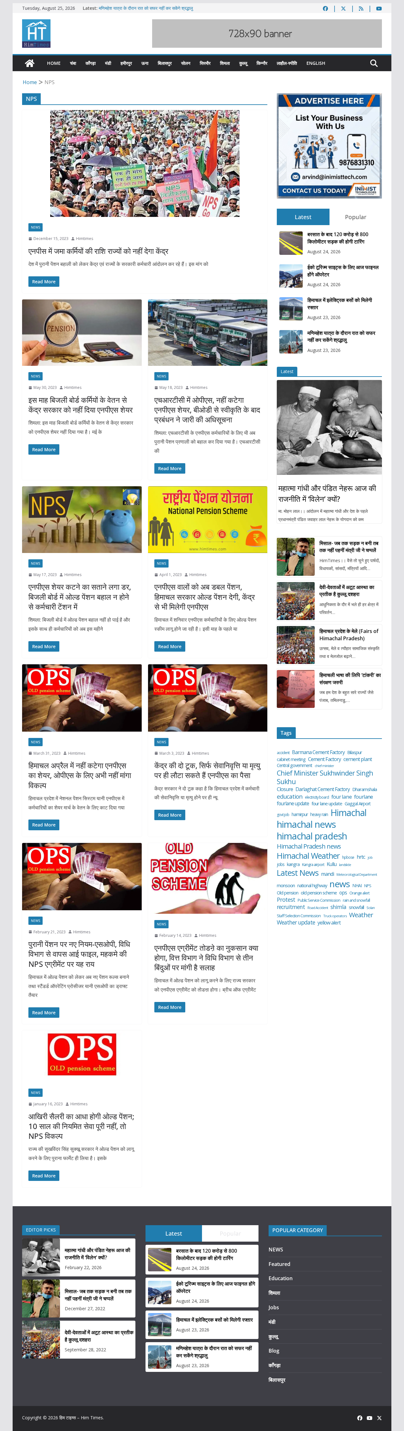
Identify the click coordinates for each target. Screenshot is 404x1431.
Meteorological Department (356, 874)
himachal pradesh (312, 836)
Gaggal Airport (358, 804)
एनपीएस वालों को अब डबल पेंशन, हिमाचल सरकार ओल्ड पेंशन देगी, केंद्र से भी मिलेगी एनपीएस (204, 596)
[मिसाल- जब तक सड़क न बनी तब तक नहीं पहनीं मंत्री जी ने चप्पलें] (296, 557)
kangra (293, 864)
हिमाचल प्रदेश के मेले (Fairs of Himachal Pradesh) (348, 635)
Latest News (297, 873)
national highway (312, 885)
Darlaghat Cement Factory (322, 789)
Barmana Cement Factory (318, 752)
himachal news (306, 824)
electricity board (317, 797)
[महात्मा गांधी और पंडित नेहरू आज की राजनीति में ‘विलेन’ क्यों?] (329, 427)
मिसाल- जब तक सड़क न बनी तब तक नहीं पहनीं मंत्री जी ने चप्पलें (348, 547)
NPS (367, 885)
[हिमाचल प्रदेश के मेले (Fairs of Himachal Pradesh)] (296, 645)
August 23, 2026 (324, 317)
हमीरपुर (126, 63)
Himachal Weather (308, 856)
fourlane (363, 796)
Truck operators (335, 916)
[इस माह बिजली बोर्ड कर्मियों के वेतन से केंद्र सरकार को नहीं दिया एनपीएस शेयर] (82, 332)
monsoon (286, 885)
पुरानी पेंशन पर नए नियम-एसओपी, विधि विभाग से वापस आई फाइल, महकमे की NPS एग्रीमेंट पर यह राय (79, 954)
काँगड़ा (91, 63)
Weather (361, 915)
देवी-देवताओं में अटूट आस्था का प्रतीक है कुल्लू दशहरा (346, 591)
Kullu (331, 864)
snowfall (356, 907)
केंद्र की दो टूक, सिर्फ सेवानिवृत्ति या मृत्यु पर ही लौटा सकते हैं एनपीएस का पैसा (207, 770)
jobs (280, 864)
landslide (345, 865)
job (370, 857)
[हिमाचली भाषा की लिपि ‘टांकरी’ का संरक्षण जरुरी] (296, 689)
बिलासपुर (165, 63)
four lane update (327, 804)
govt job (283, 814)
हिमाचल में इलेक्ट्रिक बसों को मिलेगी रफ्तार (339, 303)
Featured (279, 1264)
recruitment (291, 907)
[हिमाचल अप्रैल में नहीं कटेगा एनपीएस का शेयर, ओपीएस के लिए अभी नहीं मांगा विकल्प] (82, 698)
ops (343, 892)
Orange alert (359, 893)
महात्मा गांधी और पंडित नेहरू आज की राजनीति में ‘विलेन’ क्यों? (327, 493)
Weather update (296, 922)
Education (281, 1278)
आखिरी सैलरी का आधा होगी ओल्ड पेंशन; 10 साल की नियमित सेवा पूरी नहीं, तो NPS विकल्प (81, 1126)
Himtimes (84, 238)
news (340, 884)
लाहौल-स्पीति (287, 63)
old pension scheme (319, 893)
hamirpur (300, 814)
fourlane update (293, 803)
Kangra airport (313, 864)
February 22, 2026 (83, 1267)
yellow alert (329, 922)
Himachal (348, 813)
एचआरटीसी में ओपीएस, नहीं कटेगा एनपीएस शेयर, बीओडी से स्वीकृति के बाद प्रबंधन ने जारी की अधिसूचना (207, 410)
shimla (338, 907)
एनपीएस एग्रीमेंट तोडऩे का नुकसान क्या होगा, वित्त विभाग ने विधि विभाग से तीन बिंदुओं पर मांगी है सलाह (206, 958)
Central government (294, 765)
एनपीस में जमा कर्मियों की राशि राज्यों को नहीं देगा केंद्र (98, 251)
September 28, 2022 (85, 1350)
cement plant (357, 759)
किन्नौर (262, 63)
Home (54, 63)
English (315, 63)
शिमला (225, 63)
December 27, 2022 (85, 1308)
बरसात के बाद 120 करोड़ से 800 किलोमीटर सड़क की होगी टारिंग (337, 238)
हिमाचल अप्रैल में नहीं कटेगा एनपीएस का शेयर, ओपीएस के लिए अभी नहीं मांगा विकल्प (79, 775)
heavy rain (319, 814)
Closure (285, 789)
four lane (341, 796)
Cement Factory (324, 759)
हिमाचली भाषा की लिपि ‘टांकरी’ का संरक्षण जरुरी (350, 678)
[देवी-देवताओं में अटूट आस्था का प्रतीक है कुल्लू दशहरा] (296, 601)
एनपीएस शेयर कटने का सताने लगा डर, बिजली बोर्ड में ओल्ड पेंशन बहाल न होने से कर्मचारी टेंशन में (79, 596)
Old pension (287, 893)
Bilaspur (354, 752)
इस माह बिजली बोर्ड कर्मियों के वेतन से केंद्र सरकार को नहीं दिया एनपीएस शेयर (80, 405)
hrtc (361, 856)
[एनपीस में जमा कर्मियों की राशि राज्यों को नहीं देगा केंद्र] (144, 163)
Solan (370, 908)
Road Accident (317, 908)
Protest (286, 899)
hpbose (348, 857)
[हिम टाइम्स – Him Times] (30, 63)
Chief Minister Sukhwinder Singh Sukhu (325, 777)
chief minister (324, 766)
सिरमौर (205, 63)
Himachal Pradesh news (309, 846)
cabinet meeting (291, 759)
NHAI (357, 885)
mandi (327, 874)
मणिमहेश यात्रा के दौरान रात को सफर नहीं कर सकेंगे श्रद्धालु (146, 8)
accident (283, 752)
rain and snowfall (356, 900)
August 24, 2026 (324, 252)
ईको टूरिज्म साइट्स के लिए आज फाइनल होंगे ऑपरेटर (343, 271)
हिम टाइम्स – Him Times (81, 1418)
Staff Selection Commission (299, 915)
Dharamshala (364, 789)
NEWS (35, 227)
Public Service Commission (319, 900)
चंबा (73, 63)
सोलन (185, 63)
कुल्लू (243, 63)
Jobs (274, 1307)
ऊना (144, 63)
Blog (274, 1350)
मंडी (108, 63)
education (289, 796)
